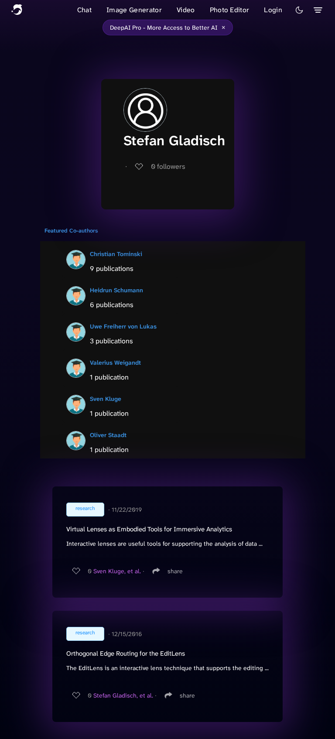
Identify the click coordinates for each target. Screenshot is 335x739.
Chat (84, 9)
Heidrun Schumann (116, 290)
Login (273, 9)
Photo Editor (230, 9)
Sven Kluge (105, 399)
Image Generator (134, 9)
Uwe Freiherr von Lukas (123, 326)
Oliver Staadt (108, 435)
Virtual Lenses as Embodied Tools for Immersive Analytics (149, 529)
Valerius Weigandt (115, 362)
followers (168, 166)
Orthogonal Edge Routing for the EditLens (125, 653)
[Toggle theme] (299, 10)
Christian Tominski (116, 254)
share (175, 571)
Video (186, 9)
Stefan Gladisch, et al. (123, 695)
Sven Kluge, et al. (117, 571)
